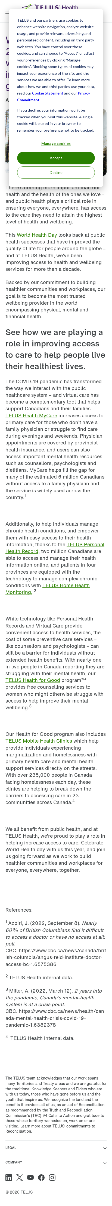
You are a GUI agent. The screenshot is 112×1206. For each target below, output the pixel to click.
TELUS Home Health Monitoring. (47, 589)
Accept (56, 157)
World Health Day (37, 234)
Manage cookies (56, 143)
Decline (56, 172)
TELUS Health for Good (32, 680)
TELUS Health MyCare (31, 415)
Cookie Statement (47, 93)
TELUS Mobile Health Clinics (38, 740)
